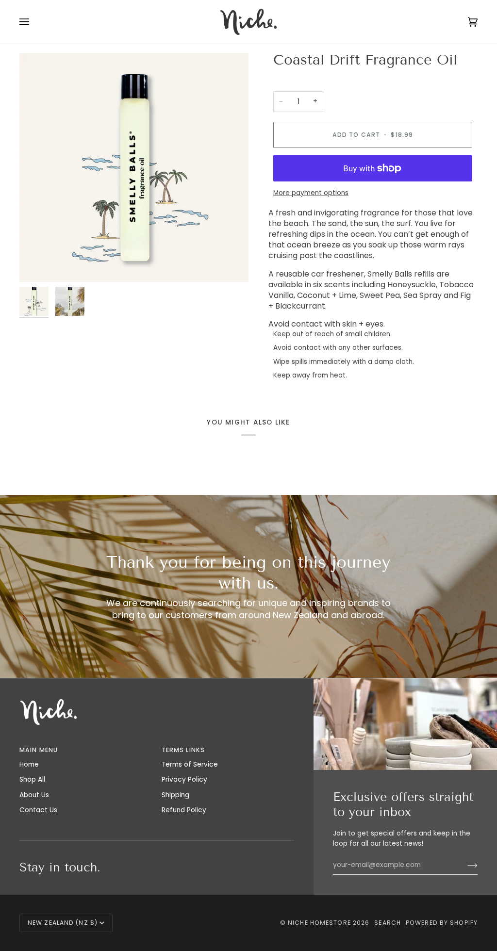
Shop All (32, 779)
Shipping (175, 795)
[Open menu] (34, 22)
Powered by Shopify (442, 922)
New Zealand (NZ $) (63, 922)
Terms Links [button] (183, 750)
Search (387, 922)
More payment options (310, 192)
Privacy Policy (184, 779)
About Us (34, 795)
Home (29, 764)
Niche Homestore (319, 922)
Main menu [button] (38, 750)
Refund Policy (184, 810)
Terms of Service (190, 764)
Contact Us (38, 810)
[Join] (465, 865)
